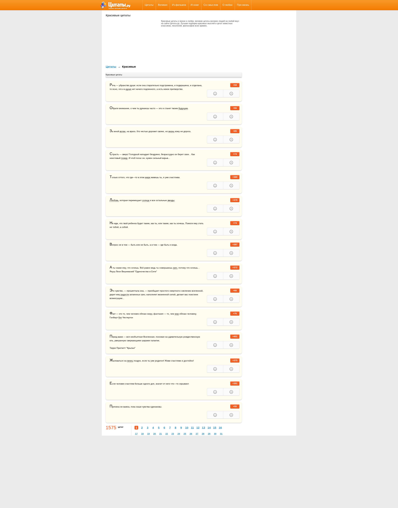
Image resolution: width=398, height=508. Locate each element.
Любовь (114, 200)
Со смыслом (211, 5)
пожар (124, 158)
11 (192, 427)
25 (185, 433)
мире (147, 177)
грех (175, 268)
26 (191, 433)
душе (128, 89)
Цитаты (149, 5)
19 (148, 433)
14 (209, 427)
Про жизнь (243, 5)
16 (220, 427)
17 (136, 433)
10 (186, 427)
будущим (183, 108)
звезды (170, 200)
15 (214, 427)
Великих (162, 5)
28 (203, 433)
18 (142, 433)
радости (125, 294)
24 (179, 433)
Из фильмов (179, 5)
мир (177, 314)
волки (122, 131)
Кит (120, 317)
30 (215, 433)
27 (197, 433)
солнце (145, 200)
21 (160, 433)
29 (209, 433)
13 (203, 427)
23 (172, 433)
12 (197, 427)
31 (221, 433)
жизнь (171, 131)
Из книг (195, 5)
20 (154, 433)
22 (166, 433)
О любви (227, 5)
